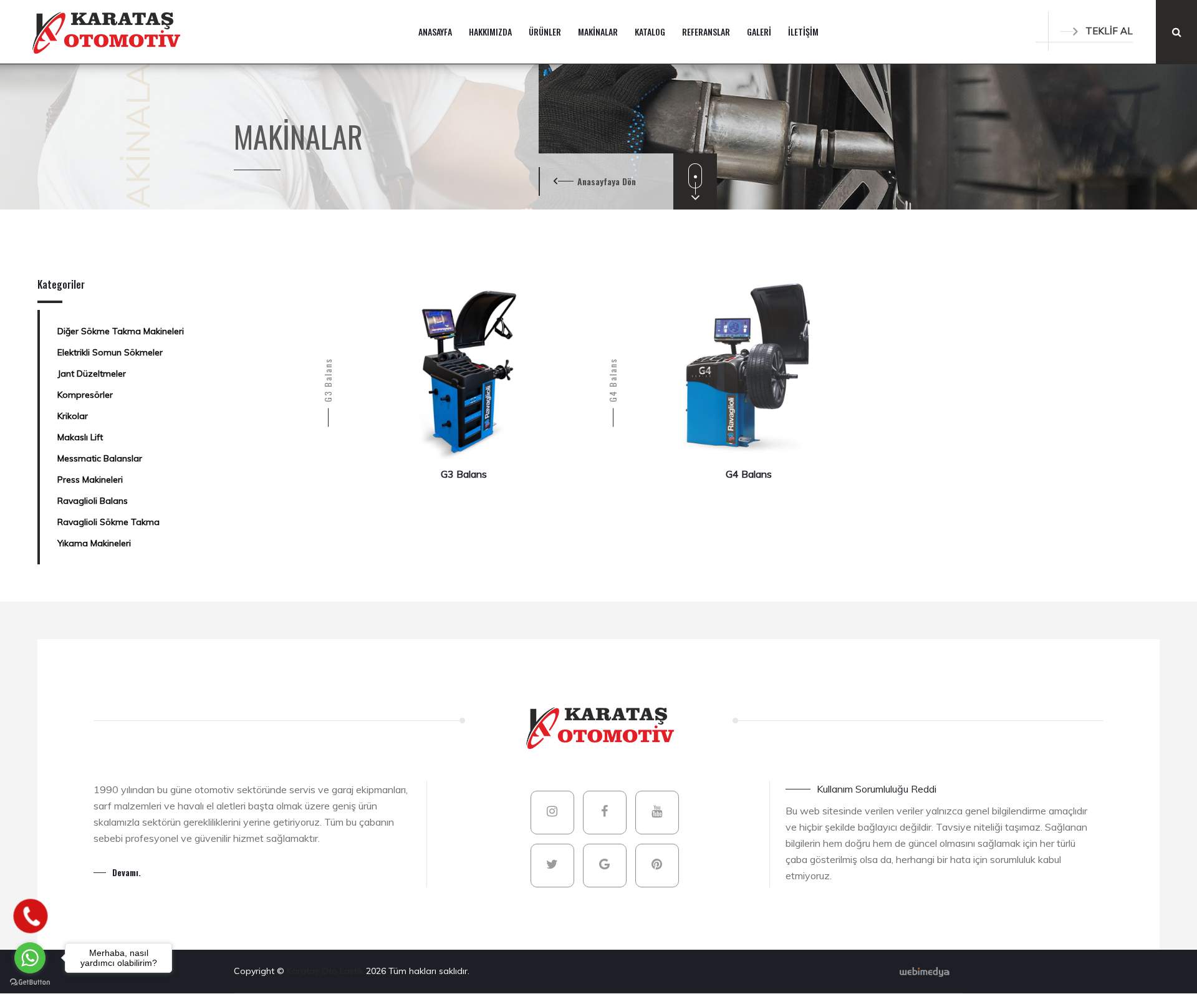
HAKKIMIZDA (490, 31)
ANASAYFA (435, 31)
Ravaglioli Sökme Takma (108, 522)
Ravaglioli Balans (92, 500)
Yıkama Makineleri (94, 543)
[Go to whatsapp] (30, 957)
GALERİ (759, 31)
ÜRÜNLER (545, 31)
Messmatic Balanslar (99, 458)
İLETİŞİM (803, 31)
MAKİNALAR (598, 31)
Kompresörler (85, 394)
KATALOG (650, 31)
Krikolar (72, 416)
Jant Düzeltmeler (91, 373)
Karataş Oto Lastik (326, 971)
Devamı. (126, 872)
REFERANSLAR (706, 31)
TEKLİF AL (1109, 31)
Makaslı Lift (80, 437)
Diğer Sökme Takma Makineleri (120, 331)
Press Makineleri (90, 479)
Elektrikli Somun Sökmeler (110, 352)
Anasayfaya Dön (606, 181)
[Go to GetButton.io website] (30, 981)
